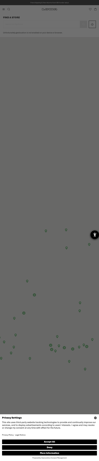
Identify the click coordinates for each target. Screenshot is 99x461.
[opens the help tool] (94, 234)
